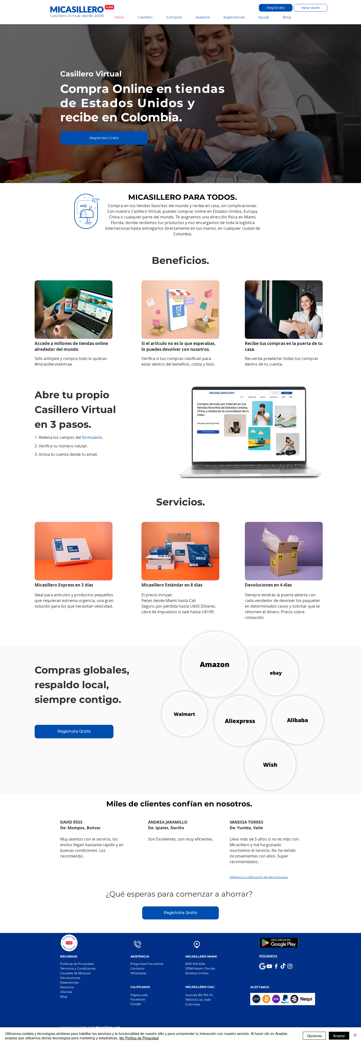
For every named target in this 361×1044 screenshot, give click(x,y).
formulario (92, 437)
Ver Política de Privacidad (139, 1037)
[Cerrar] (355, 1035)
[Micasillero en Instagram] (290, 966)
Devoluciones (70, 978)
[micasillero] (262, 966)
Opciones (314, 1035)
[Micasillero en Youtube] (269, 966)
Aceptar (339, 1035)
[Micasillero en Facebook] (276, 966)
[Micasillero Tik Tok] (283, 966)
